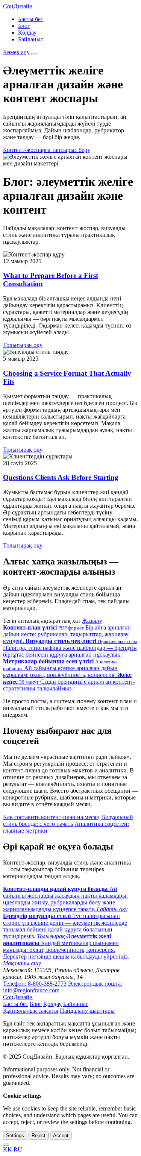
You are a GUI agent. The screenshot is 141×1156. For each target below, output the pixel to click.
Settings (15, 1135)
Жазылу (92, 620)
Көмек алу (16, 52)
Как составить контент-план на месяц (51, 817)
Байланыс (30, 39)
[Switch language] (6, 1145)
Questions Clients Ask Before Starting (60, 477)
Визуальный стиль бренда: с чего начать (68, 820)
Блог (24, 26)
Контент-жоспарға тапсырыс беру (46, 150)
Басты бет (30, 19)
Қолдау (27, 32)
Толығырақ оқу (22, 345)
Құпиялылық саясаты (30, 1010)
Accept (60, 1135)
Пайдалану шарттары (87, 1010)
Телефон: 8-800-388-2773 (35, 983)
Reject (38, 1135)
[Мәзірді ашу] (34, 54)
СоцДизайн (18, 6)
